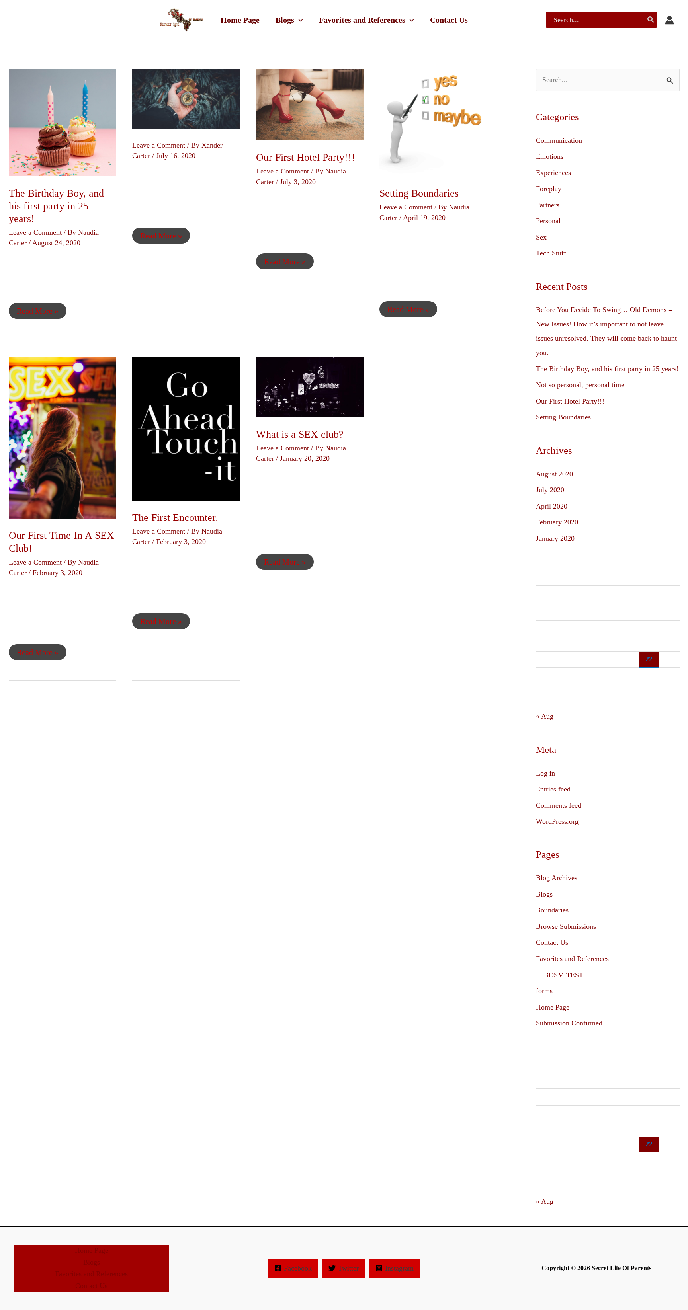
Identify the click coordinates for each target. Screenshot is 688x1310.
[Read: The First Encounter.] (186, 428)
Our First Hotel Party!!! (305, 157)
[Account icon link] (669, 20)
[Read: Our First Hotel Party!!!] (310, 104)
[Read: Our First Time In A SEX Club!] (62, 437)
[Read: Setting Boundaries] (433, 122)
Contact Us (552, 942)
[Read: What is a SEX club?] (310, 386)
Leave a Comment (35, 232)
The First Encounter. (175, 517)
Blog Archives (556, 878)
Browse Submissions (566, 926)
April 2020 (551, 506)
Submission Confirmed (569, 1023)
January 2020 (555, 538)
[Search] (651, 20)
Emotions (549, 156)
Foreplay (548, 189)
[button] (298, 19)
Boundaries (552, 910)
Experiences (553, 173)
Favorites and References (572, 959)
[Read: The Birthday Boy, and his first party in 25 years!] (62, 122)
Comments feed (558, 805)
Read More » (37, 309)
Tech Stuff (551, 253)
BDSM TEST (563, 975)
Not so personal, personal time (580, 385)
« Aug (544, 716)
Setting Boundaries (419, 193)
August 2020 (554, 474)
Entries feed (553, 789)
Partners (547, 205)
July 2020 (550, 490)
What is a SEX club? (300, 434)
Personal (548, 221)
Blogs (544, 894)
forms (544, 991)
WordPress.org (557, 821)
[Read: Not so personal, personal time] (186, 98)
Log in (545, 773)
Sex (541, 237)
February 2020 (557, 522)
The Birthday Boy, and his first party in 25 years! (56, 205)
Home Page (552, 1007)
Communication (559, 140)
